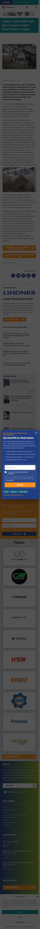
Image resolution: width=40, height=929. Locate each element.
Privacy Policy (10, 480)
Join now (20, 485)
